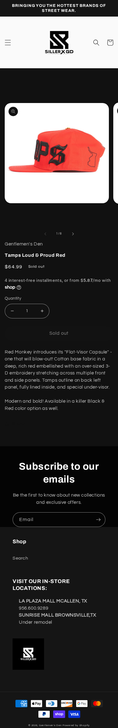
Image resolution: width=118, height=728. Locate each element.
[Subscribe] (98, 519)
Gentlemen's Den (50, 725)
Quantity (13, 298)
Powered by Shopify (76, 725)
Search (20, 558)
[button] (8, 42)
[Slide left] (45, 234)
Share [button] (18, 423)
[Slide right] (73, 234)
